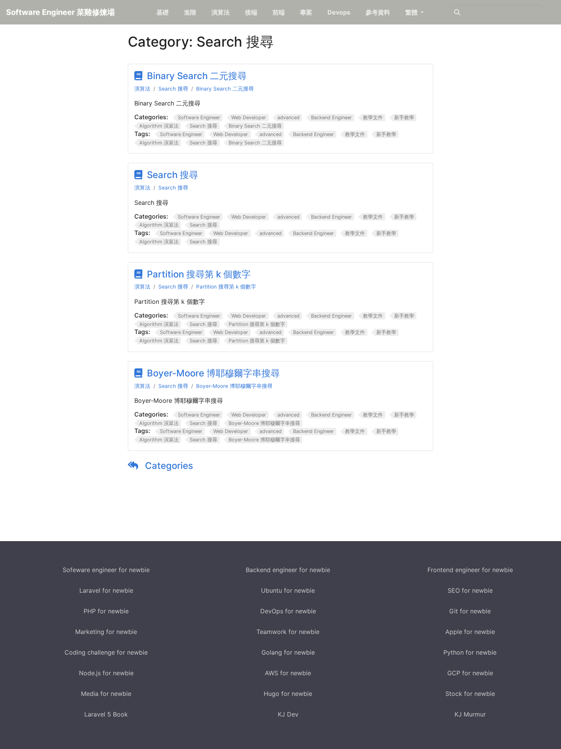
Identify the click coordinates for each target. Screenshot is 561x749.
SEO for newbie (470, 590)
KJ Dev (288, 714)
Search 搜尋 (173, 89)
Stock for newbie (470, 693)
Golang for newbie (288, 652)
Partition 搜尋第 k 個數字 (199, 274)
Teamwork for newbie (287, 632)
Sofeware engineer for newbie (106, 570)
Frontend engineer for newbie (470, 570)
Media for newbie (106, 693)
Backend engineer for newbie (288, 570)
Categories (168, 465)
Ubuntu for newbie (288, 590)
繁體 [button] (412, 12)
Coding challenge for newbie (106, 652)
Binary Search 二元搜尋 (197, 75)
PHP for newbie (106, 611)
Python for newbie (470, 652)
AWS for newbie (288, 673)
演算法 (142, 89)
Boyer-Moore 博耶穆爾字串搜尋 (213, 373)
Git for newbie (470, 611)
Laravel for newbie (106, 590)
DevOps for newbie (288, 611)
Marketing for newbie (106, 632)
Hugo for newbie (288, 693)
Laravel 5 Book (106, 714)
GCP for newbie (470, 673)
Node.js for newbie (106, 673)
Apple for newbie (470, 632)
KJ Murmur (470, 714)
